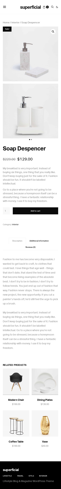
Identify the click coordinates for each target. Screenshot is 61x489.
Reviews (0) (30, 247)
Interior (15, 22)
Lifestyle (7, 476)
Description (17, 241)
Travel (20, 476)
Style (31, 476)
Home (6, 22)
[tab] (17, 241)
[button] (57, 7)
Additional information (39, 241)
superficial (30, 7)
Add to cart (35, 211)
